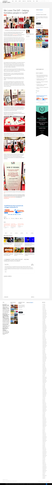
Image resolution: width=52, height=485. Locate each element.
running (7, 330)
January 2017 (44, 435)
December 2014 (44, 466)
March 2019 (44, 402)
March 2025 (44, 324)
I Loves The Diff (15, 34)
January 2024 (44, 340)
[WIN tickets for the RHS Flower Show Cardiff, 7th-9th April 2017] (19, 250)
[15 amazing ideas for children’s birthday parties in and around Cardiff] (39, 45)
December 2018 (44, 406)
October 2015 (44, 454)
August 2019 (44, 396)
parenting (5, 328)
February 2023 (44, 354)
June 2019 (44, 398)
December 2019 (44, 392)
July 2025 (44, 319)
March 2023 (44, 353)
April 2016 (44, 446)
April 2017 (44, 431)
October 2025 (44, 315)
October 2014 (44, 469)
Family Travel (29, 1)
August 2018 (44, 411)
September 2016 (45, 440)
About (16, 1)
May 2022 (44, 364)
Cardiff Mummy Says (6, 2)
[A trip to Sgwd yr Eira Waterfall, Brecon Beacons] (16, 318)
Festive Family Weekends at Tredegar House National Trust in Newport (29, 254)
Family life (24, 1)
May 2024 (44, 335)
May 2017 (44, 430)
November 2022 (44, 358)
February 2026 (44, 310)
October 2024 (44, 329)
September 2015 (45, 455)
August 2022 (44, 360)
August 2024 (44, 331)
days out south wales (6, 310)
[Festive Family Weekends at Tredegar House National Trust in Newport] (29, 250)
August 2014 (44, 471)
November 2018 (44, 407)
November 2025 (44, 314)
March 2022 (44, 367)
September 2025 (45, 316)
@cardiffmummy (6, 198)
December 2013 (44, 475)
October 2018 (44, 408)
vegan (7, 333)
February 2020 (44, 389)
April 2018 (44, 416)
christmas (4, 309)
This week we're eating (6, 333)
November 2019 (44, 393)
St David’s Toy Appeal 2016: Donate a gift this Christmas (21, 224)
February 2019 (44, 403)
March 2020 (44, 388)
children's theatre (6, 308)
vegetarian (4, 334)
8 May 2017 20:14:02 (7, 265)
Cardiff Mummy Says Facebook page (9, 197)
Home (13, 1)
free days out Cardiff (6, 320)
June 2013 (44, 476)
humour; (8, 326)
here (4, 192)
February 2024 (44, 339)
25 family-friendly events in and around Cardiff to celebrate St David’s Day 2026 (7, 225)
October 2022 (44, 359)
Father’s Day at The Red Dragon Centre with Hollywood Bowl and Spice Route (29, 244)
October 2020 (44, 379)
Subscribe (38, 23)
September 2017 (45, 425)
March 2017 (44, 432)
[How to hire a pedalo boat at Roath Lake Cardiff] (45, 45)
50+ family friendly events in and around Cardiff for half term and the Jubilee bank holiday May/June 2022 (42, 76)
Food (33, 1)
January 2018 (44, 420)
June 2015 (44, 459)
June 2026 (44, 305)
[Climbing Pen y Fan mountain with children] (12, 318)
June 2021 (44, 374)
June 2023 (44, 349)
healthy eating (5, 326)
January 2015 (44, 465)
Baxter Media (47, 481)
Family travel (4, 319)
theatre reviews (5, 331)
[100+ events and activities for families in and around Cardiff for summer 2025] (45, 39)
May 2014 (44, 474)
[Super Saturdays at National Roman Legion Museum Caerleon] (16, 322)
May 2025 (44, 321)
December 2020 (44, 377)
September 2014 (45, 470)
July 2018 (44, 412)
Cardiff (20, 1)
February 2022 (44, 368)
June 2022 (44, 363)
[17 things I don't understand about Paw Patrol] (39, 39)
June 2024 (44, 334)
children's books (5, 307)
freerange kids (8, 325)
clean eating (7, 309)
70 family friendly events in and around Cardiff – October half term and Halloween (8, 254)
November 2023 (44, 343)
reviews (4, 330)
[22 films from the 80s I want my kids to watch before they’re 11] (39, 32)
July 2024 (44, 333)
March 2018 (44, 417)
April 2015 (44, 461)
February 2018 (44, 418)
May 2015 (44, 460)
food (9, 319)
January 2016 (44, 450)
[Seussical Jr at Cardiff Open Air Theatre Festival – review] (8, 239)
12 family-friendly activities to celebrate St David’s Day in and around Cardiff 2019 (14, 225)
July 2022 (44, 362)
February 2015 (44, 464)
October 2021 (44, 372)
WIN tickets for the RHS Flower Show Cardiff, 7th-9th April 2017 (18, 254)
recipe (8, 328)
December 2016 (44, 436)
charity (3, 306)
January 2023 (44, 355)
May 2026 (44, 306)
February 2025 (44, 325)
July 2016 (44, 442)
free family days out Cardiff (5, 322)
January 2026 (44, 311)
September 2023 (45, 345)
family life (7, 319)
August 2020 (44, 382)
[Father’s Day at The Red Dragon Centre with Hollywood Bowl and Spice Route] (29, 239)
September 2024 (45, 330)
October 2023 (44, 344)
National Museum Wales (5, 327)
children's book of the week (7, 306)
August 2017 (44, 426)
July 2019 (44, 397)
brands (4, 305)
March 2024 (44, 338)
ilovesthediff (38, 81)
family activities (7, 312)
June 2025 (44, 320)
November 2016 (44, 437)
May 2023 (44, 350)
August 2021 (44, 373)
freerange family (5, 325)
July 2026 (44, 304)
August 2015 (44, 456)
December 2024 (44, 326)
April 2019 (44, 401)
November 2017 (44, 422)
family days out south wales (6, 316)
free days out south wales (6, 321)
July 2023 (44, 348)
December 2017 (44, 421)
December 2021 (44, 369)
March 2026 (44, 309)
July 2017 (44, 427)
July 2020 (44, 383)
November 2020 (44, 378)
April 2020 (44, 387)
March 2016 (44, 447)
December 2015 (44, 451)
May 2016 (44, 445)
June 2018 (44, 413)
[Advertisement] (43, 62)
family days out (5, 313)
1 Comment (7, 259)
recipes (4, 329)
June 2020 (44, 384)
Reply (5, 271)
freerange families (5, 324)
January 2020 (44, 391)
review (5, 329)
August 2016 (44, 441)
